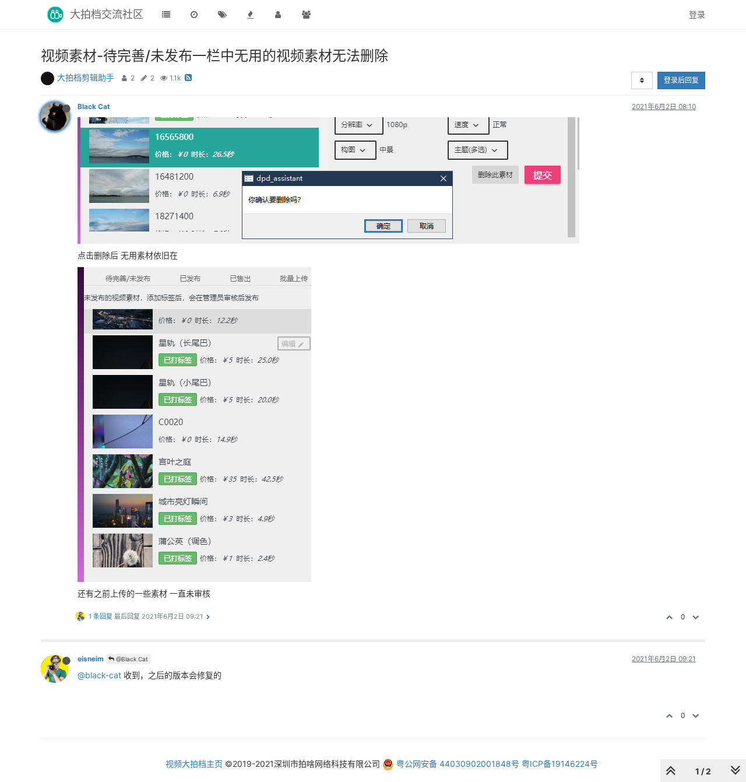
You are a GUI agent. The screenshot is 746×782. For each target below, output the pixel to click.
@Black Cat (131, 658)
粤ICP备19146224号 (560, 764)
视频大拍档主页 (194, 764)
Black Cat (94, 106)
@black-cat (99, 675)
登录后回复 (681, 80)
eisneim (91, 658)
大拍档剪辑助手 (85, 77)
